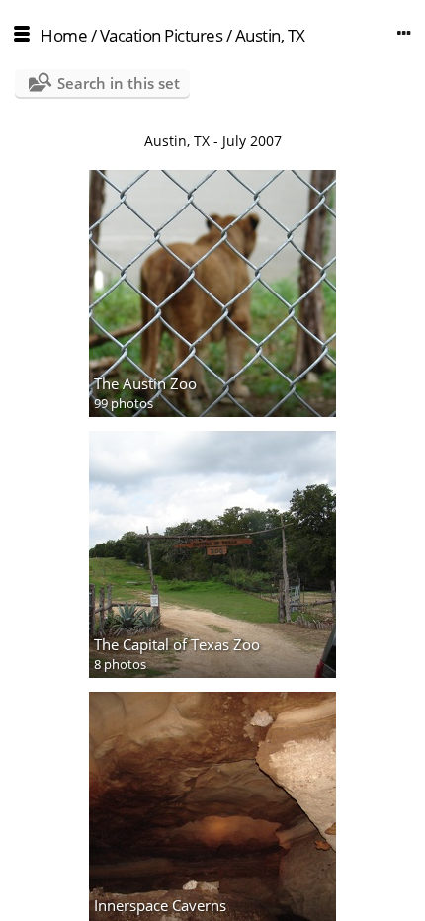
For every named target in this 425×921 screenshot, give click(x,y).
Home (64, 35)
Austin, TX (270, 35)
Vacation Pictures (161, 35)
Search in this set (118, 83)
